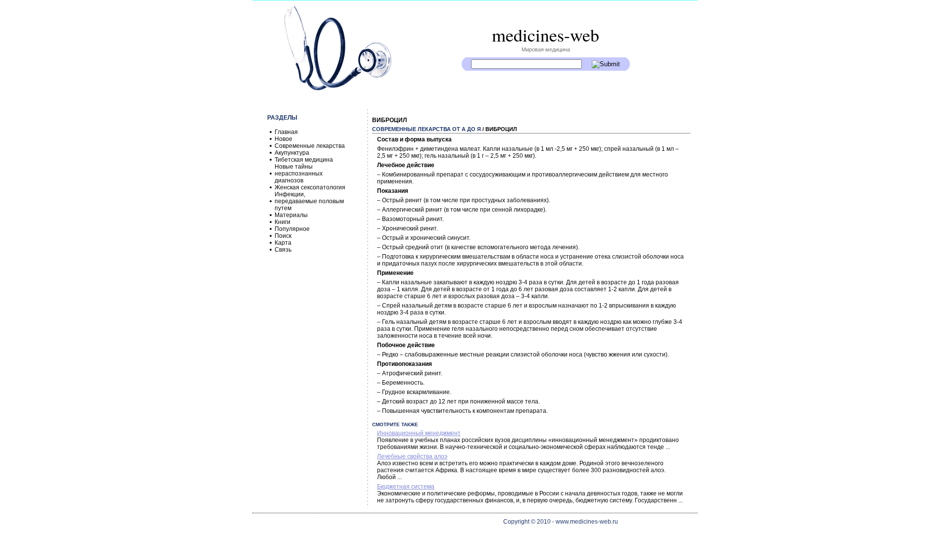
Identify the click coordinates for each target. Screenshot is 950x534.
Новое (283, 138)
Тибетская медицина (304, 159)
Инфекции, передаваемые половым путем (309, 201)
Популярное (292, 228)
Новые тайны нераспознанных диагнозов (299, 173)
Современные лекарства (310, 145)
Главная (286, 132)
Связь (283, 249)
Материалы (291, 215)
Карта (283, 242)
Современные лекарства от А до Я (426, 129)
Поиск (283, 235)
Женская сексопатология (310, 187)
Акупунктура (292, 152)
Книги (282, 222)
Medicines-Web (545, 34)
